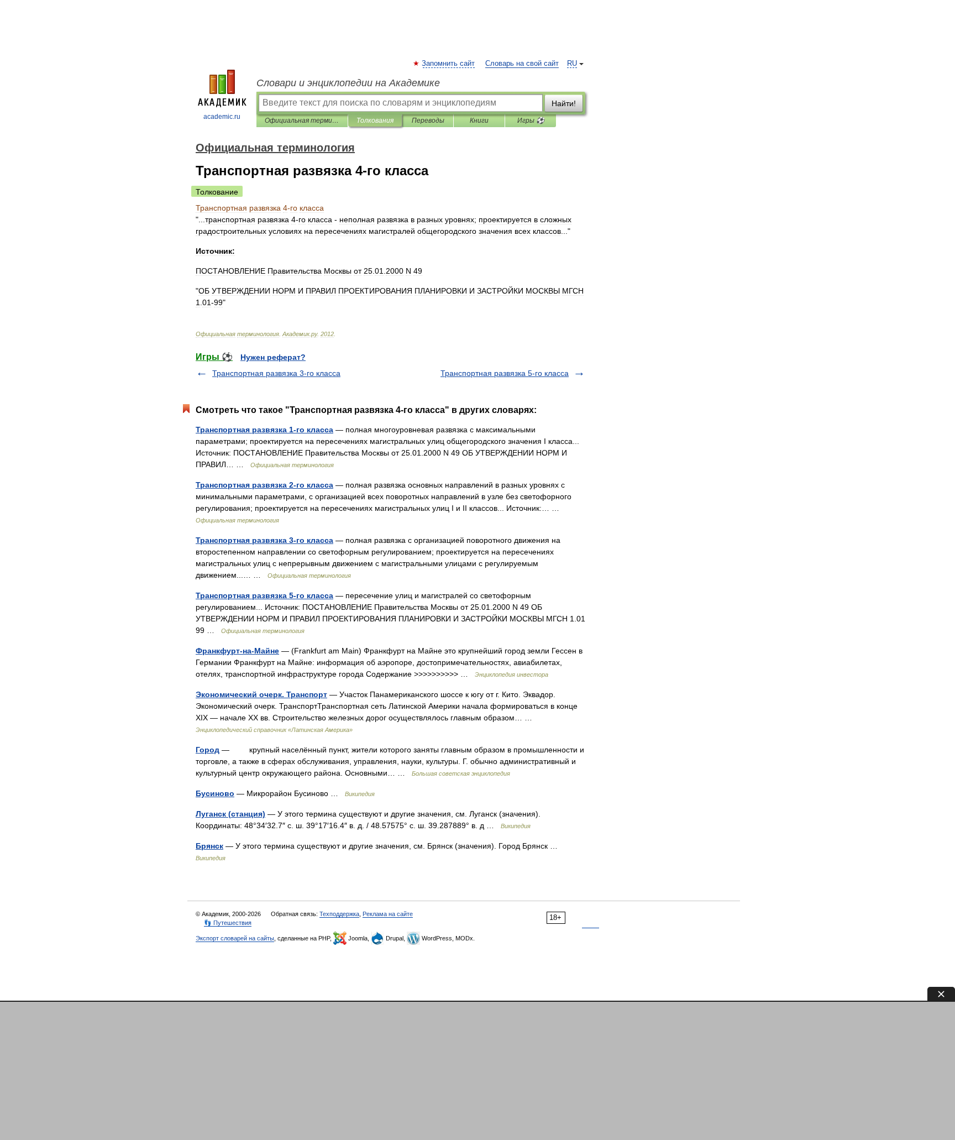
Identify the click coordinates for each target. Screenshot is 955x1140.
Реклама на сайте (388, 914)
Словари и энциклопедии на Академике (348, 82)
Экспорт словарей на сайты (235, 938)
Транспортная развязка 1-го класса (264, 429)
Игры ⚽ (530, 120)
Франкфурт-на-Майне (237, 650)
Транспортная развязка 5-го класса (504, 373)
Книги (479, 120)
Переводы (428, 120)
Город (207, 749)
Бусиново (215, 793)
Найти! (564, 103)
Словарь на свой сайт (522, 63)
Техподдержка (339, 914)
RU (572, 63)
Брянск (209, 845)
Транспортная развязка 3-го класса (276, 373)
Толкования (374, 120)
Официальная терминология (302, 120)
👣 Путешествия (227, 922)
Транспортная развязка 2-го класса (264, 484)
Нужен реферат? (273, 357)
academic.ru (221, 117)
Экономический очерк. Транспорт (261, 694)
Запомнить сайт (449, 63)
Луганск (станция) (230, 813)
